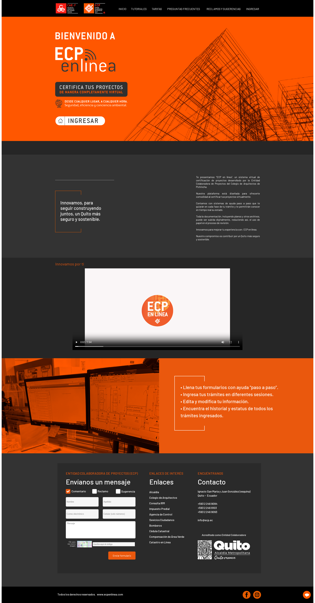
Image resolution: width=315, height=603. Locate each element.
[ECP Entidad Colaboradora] (94, 8)
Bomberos (155, 525)
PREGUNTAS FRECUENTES (183, 8)
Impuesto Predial (159, 508)
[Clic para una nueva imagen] (84, 544)
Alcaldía (154, 492)
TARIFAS (157, 8)
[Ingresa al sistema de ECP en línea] (80, 120)
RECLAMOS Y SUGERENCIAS (224, 8)
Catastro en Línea (160, 542)
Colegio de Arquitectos (163, 497)
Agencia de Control (160, 514)
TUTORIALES (139, 8)
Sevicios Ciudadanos (161, 520)
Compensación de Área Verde (166, 536)
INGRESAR (252, 8)
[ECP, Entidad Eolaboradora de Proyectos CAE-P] (247, 595)
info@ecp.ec (205, 520)
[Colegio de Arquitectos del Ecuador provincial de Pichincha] (67, 8)
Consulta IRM (157, 503)
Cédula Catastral (159, 531)
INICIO (122, 8)
